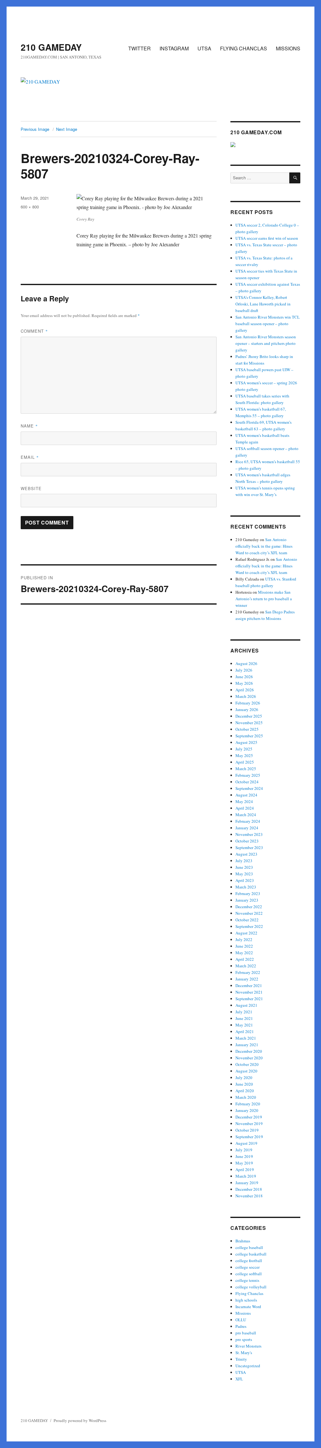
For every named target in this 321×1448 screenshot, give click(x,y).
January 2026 (246, 709)
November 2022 (249, 913)
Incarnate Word (248, 1306)
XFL (239, 1379)
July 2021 (243, 1012)
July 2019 (243, 1150)
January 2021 (246, 1044)
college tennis (247, 1280)
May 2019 (244, 1163)
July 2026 (243, 670)
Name (29, 426)
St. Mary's (243, 1352)
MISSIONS (288, 48)
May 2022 (244, 952)
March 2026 (245, 696)
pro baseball (245, 1333)
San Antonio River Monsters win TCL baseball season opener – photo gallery (267, 323)
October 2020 (247, 1064)
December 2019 (248, 1117)
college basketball (250, 1254)
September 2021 (249, 998)
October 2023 (247, 841)
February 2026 (247, 703)
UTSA (204, 48)
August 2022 (246, 933)
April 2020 (244, 1090)
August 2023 (246, 854)
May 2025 (244, 755)
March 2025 (245, 768)
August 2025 (246, 742)
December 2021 (248, 985)
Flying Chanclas (249, 1293)
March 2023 (245, 887)
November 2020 (249, 1058)
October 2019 (247, 1130)
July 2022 (243, 939)
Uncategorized (247, 1366)
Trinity (241, 1359)
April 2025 (244, 762)
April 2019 (244, 1169)
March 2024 (245, 814)
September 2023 (249, 847)
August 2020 (246, 1071)
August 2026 (246, 663)
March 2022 (245, 966)
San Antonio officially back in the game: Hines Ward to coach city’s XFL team (263, 546)
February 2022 (247, 972)
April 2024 (244, 808)
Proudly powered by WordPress (80, 1420)
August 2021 (246, 1005)
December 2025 (248, 716)
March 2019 (245, 1176)
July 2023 (243, 860)
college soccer (247, 1267)
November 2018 (249, 1196)
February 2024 (247, 821)
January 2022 (246, 979)
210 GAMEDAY (51, 47)
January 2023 (246, 900)
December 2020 (248, 1051)
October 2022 (247, 920)
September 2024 (249, 788)
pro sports (243, 1339)
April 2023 (244, 880)
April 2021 (244, 1031)
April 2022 (244, 959)
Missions (243, 1313)
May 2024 (244, 801)
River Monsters (248, 1346)
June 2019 (244, 1156)
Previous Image (35, 129)
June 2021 (244, 1018)
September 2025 (249, 736)
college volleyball (250, 1287)
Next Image (66, 129)
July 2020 (243, 1077)
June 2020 (244, 1084)
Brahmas (242, 1241)
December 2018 (248, 1189)
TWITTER (139, 48)
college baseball (249, 1247)
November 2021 (249, 992)
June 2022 (244, 946)
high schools (246, 1300)
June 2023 (244, 867)
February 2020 (247, 1104)
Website (31, 488)
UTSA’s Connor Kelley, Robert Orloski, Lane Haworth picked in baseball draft (263, 303)
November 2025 (249, 722)
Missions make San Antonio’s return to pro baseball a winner (263, 598)
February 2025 (247, 775)
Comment (34, 331)
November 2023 (249, 834)
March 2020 (245, 1097)
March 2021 (245, 1038)
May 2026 (244, 683)
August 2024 (246, 795)
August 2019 (246, 1143)
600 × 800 (30, 207)
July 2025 (243, 749)
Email (30, 457)
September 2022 (249, 926)
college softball (248, 1274)
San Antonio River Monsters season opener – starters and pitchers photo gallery (265, 343)
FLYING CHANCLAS (243, 48)
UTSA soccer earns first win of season (266, 238)
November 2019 (249, 1123)
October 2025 (247, 729)
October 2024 (247, 782)
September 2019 (249, 1136)
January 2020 (246, 1110)
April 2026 (244, 690)
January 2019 (246, 1182)
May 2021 (244, 1025)
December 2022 (248, 906)
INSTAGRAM (174, 48)
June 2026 (244, 676)
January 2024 (246, 828)
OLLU (240, 1320)
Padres (240, 1326)
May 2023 (244, 874)
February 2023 (247, 893)
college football (248, 1260)
